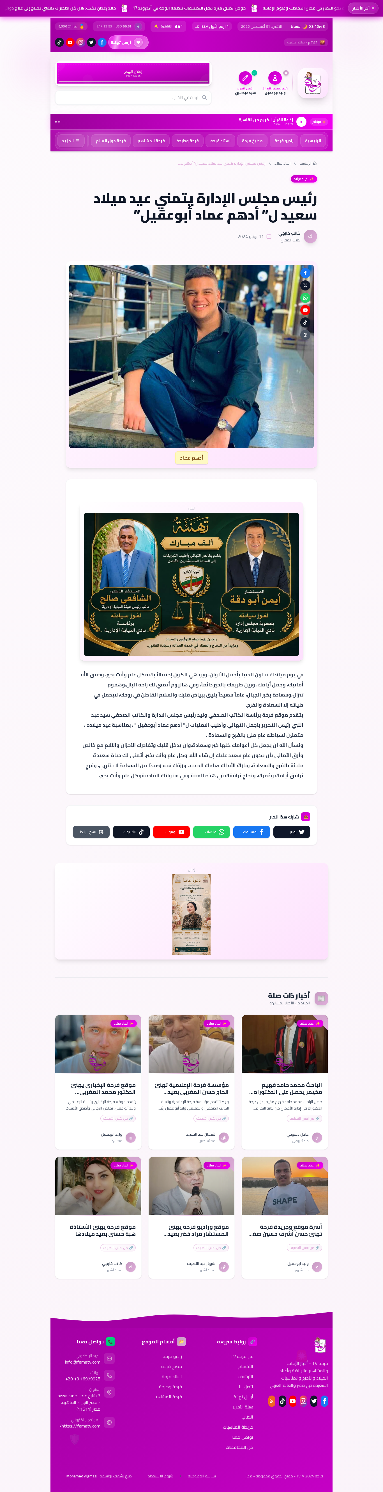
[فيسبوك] (102, 42)
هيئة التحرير (243, 1406)
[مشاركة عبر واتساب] (305, 298)
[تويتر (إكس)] (91, 42)
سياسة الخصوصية (202, 1476)
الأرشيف (245, 1376)
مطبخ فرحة (171, 1366)
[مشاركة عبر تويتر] (305, 285)
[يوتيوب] (70, 42)
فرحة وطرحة (170, 1386)
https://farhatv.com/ (80, 1426)
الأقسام (245, 1366)
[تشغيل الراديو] (301, 122)
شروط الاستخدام (160, 1476)
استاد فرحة (172, 1376)
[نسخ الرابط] (305, 335)
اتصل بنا (246, 1386)
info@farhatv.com (82, 1362)
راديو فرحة (172, 1356)
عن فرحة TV (241, 1356)
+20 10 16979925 (82, 1379)
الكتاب (247, 1416)
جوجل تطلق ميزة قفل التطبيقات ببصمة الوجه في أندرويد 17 (186, 8)
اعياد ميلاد (282, 163)
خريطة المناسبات (238, 1427)
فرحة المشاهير (168, 1396)
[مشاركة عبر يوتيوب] (305, 310)
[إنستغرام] (80, 42)
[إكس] (314, 1401)
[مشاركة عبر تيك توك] (305, 322)
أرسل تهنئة (243, 1396)
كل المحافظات (239, 1447)
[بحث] (204, 97)
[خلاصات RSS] (272, 1401)
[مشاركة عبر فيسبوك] (305, 273)
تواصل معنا (242, 1437)
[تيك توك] (59, 42)
